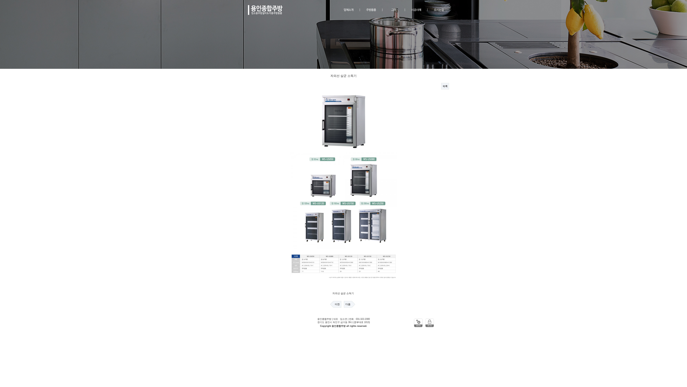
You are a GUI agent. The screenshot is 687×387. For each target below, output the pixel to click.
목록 (445, 86)
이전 (337, 304)
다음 (347, 304)
